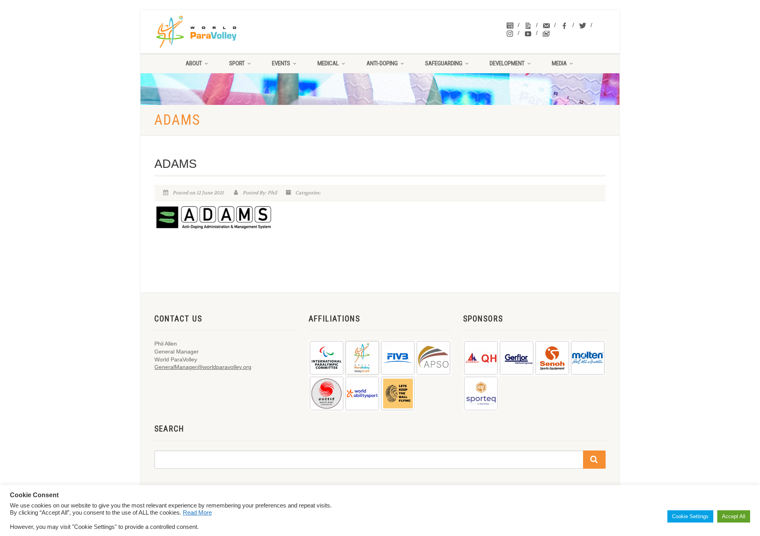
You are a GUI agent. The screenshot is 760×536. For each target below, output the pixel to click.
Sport (237, 63)
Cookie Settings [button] (690, 516)
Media (559, 63)
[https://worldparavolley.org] (206, 31)
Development (507, 63)
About (194, 63)
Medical (328, 63)
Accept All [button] (733, 516)
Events (281, 63)
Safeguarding (443, 63)
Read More (197, 512)
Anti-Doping (382, 63)
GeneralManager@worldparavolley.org (202, 367)
